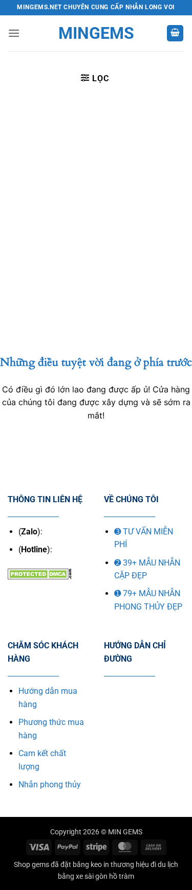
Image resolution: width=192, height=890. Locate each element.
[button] (14, 32)
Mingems (96, 33)
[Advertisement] (96, 199)
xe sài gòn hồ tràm (105, 876)
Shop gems (31, 864)
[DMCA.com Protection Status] (40, 573)
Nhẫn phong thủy (49, 784)
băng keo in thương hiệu (111, 864)
